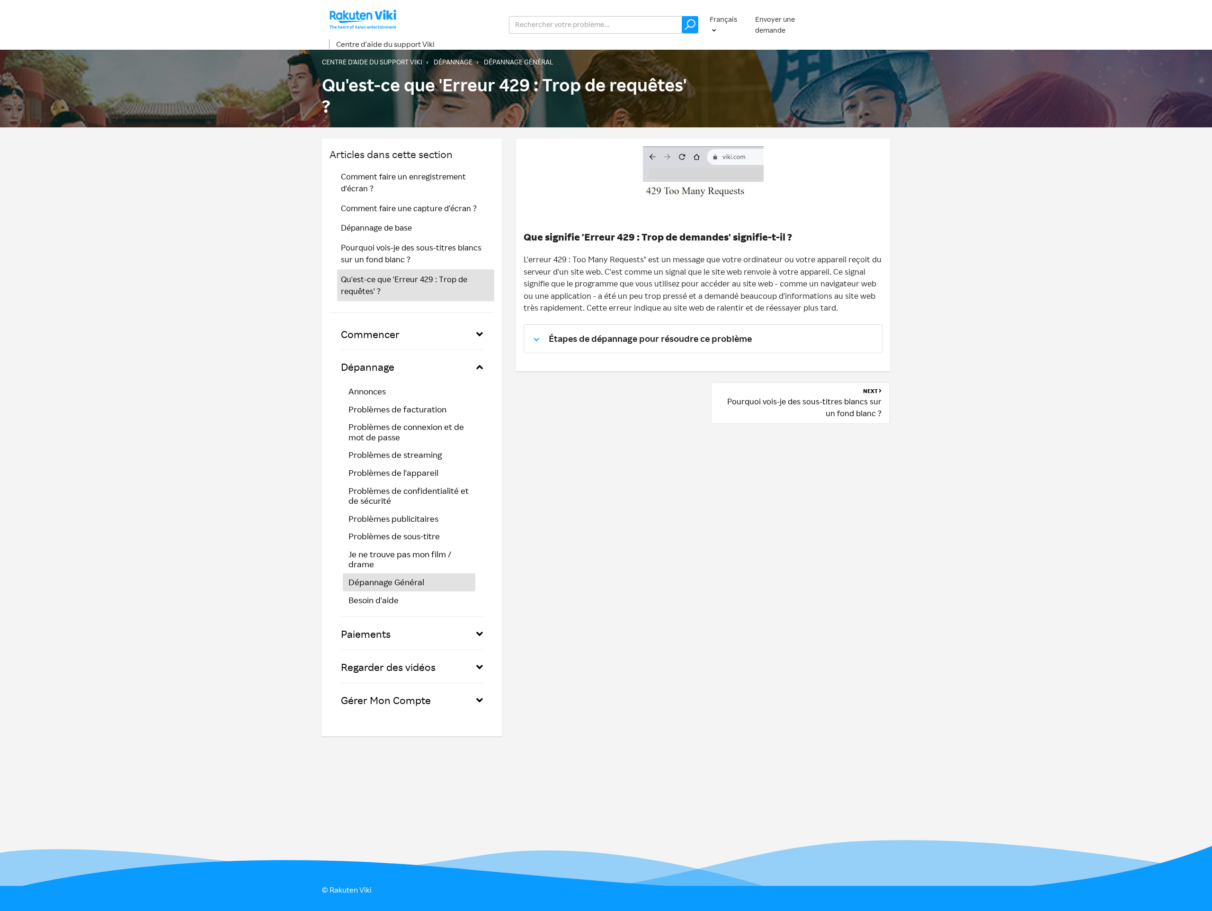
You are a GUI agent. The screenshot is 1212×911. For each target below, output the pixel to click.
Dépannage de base (376, 227)
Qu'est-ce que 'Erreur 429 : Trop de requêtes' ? (404, 285)
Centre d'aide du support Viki (385, 44)
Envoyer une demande (775, 25)
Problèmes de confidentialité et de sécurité (408, 495)
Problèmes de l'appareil (393, 472)
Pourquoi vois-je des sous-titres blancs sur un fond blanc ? (411, 253)
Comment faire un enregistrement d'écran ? (403, 182)
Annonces (367, 391)
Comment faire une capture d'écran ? (409, 208)
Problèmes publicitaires (393, 518)
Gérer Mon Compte (386, 700)
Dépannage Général (518, 62)
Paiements (366, 633)
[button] (690, 24)
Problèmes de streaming (395, 454)
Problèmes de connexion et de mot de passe (406, 431)
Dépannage (453, 62)
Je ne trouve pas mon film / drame (399, 559)
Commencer (370, 334)
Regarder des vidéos (388, 667)
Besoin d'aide (373, 600)
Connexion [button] (863, 24)
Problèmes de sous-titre (394, 536)
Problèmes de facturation (397, 409)
